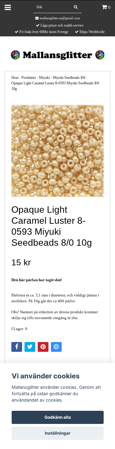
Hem (14, 77)
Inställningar (58, 433)
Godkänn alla (57, 417)
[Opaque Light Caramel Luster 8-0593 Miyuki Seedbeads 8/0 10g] (57, 151)
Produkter (28, 77)
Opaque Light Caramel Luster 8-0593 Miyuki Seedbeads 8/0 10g (55, 86)
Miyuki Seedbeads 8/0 (69, 77)
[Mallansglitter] (57, 54)
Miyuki (44, 77)
